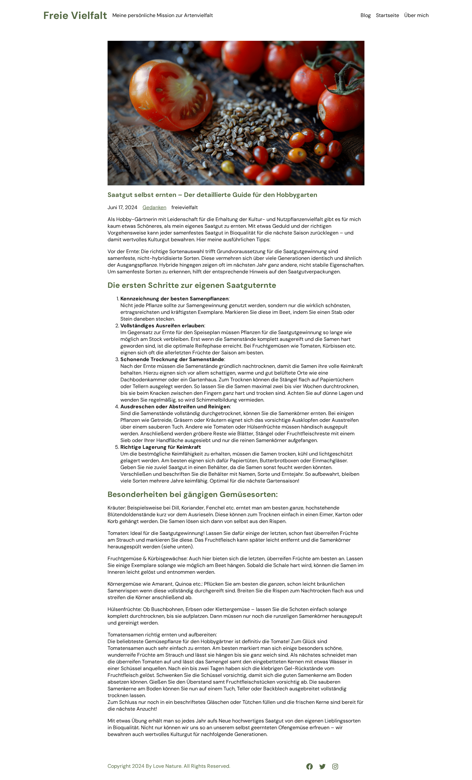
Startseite (387, 15)
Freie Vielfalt (75, 15)
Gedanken (154, 207)
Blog (366, 15)
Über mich (416, 15)
